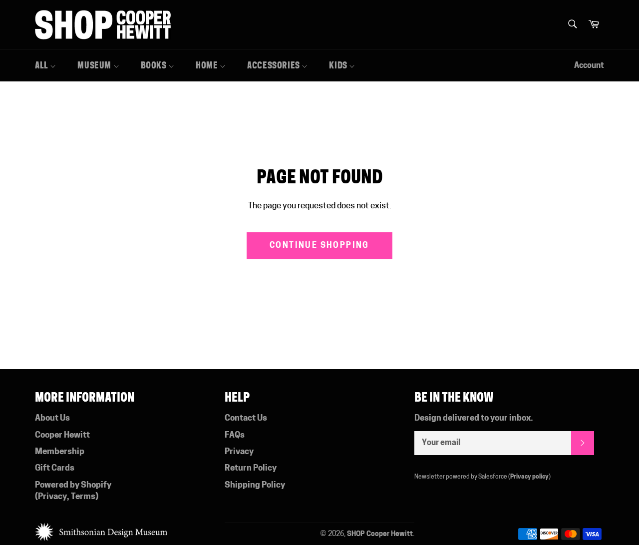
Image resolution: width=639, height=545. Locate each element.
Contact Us (246, 418)
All (42, 65)
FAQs (235, 435)
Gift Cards (54, 468)
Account (589, 66)
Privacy (52, 497)
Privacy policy (529, 477)
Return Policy (251, 468)
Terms (83, 497)
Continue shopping (319, 246)
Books (155, 65)
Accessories (274, 65)
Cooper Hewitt (62, 435)
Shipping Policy (255, 485)
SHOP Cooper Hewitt (380, 534)
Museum (95, 65)
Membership (59, 452)
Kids (339, 65)
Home (208, 65)
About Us (52, 418)
